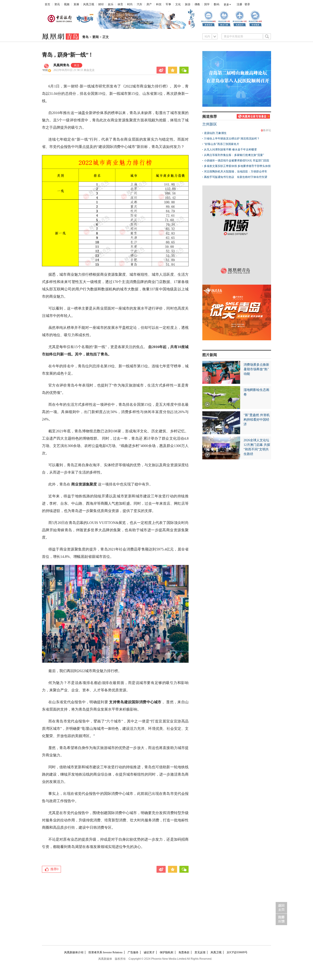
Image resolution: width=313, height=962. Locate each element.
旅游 (187, 4)
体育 (120, 4)
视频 (66, 4)
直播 (76, 4)
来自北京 (74, 70)
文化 (178, 4)
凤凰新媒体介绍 (73, 952)
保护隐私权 (166, 952)
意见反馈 (200, 952)
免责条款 (183, 952)
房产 (149, 4)
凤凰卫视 (88, 4)
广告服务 (133, 952)
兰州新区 (209, 124)
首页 (47, 4)
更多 (226, 4)
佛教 (197, 4)
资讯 (57, 4)
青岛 (85, 37)
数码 (216, 4)
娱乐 (110, 4)
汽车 (139, 4)
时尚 (130, 4)
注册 (239, 4)
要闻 (95, 37)
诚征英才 (149, 952)
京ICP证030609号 (237, 952)
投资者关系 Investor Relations (105, 952)
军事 (168, 4)
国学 (207, 4)
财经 (101, 4)
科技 (159, 4)
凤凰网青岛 (61, 65)
